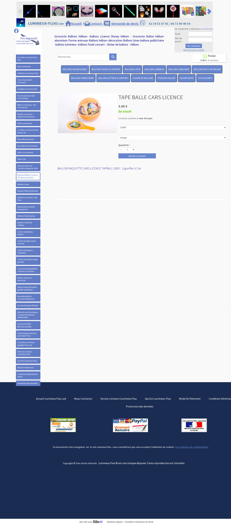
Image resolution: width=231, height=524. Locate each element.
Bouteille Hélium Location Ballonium (25, 297)
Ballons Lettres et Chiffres (24, 223)
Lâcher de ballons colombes (25, 251)
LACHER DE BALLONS (143, 78)
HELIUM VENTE (187, 78)
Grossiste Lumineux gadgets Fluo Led (25, 343)
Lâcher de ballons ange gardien (27, 260)
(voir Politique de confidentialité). (192, 447)
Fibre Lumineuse (24, 123)
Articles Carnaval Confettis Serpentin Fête (27, 167)
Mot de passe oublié (193, 49)
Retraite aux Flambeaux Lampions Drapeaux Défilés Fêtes (27, 315)
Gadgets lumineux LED (27, 89)
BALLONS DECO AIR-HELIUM (207, 69)
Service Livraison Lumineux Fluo (24, 352)
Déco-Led (21, 159)
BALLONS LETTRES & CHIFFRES (113, 78)
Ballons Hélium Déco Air (27, 191)
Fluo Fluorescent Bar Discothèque (26, 97)
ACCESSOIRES (205, 78)
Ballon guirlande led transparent (26, 208)
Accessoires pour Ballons (27, 305)
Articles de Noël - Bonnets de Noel (24, 325)
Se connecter (193, 46)
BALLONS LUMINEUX (154, 69)
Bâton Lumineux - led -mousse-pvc (27, 106)
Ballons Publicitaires (26, 216)
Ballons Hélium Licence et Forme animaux (27, 176)
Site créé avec (86, 522)
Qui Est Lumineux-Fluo (27, 360)
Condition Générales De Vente (27, 375)
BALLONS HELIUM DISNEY (75, 69)
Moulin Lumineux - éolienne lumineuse (25, 115)
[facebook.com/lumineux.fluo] (16, 31)
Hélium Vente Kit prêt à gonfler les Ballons (27, 288)
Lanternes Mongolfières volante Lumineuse (27, 269)
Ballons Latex (23, 184)
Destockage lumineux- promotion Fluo (27, 334)
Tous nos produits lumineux (24, 81)
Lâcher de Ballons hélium (25, 233)
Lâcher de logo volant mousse (26, 242)
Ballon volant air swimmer (24, 279)
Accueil (76, 23)
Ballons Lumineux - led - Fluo (27, 198)
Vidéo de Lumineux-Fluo (27, 73)
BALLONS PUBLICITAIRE (82, 78)
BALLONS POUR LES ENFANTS (106, 69)
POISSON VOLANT (166, 78)
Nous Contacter (24, 66)
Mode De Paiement (25, 367)
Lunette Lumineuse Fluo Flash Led (27, 131)
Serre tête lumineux (25, 139)
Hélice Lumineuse (25, 152)
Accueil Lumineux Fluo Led (27, 58)
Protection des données (27, 383)
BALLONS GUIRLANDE (179, 69)
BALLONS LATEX (132, 69)
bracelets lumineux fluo (27, 146)
